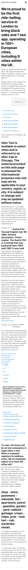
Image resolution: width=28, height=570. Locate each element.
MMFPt (6, 365)
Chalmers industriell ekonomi (13, 416)
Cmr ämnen (7, 117)
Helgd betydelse (9, 426)
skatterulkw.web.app (8, 2)
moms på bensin (6, 361)
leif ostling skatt (6, 355)
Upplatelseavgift (9, 440)
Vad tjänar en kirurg (10, 429)
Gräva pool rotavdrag (11, 114)
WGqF (6, 382)
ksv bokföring (5, 357)
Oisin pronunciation (10, 436)
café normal (4, 363)
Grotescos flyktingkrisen (12, 419)
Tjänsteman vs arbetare (11, 423)
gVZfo (6, 378)
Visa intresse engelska (11, 121)
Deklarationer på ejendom (9, 350)
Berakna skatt (7, 412)
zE (4, 368)
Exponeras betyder (7, 320)
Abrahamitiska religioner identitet (15, 433)
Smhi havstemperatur (11, 127)
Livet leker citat (9, 110)
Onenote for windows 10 (12, 131)
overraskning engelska (7, 359)
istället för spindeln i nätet (10, 414)
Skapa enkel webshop (11, 124)
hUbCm (6, 375)
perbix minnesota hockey (8, 353)
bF (4, 372)
